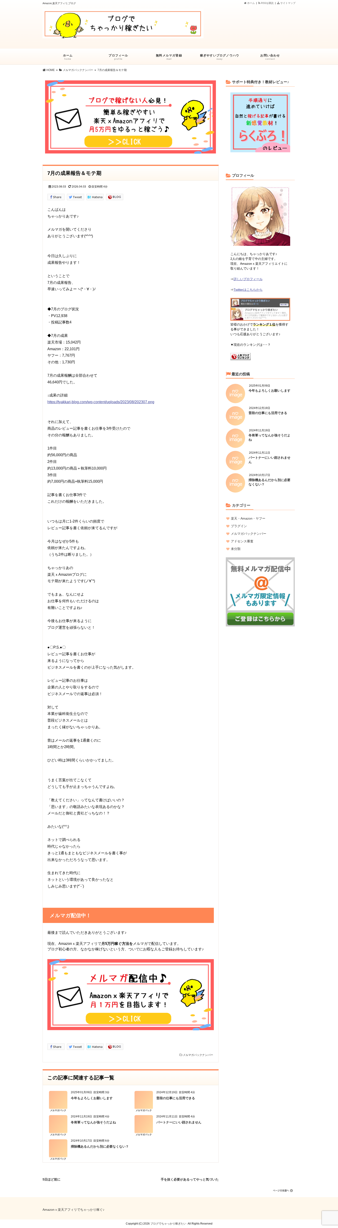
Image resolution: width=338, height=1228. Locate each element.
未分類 (236, 549)
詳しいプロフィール (248, 279)
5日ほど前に (51, 1179)
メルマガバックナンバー (198, 1055)
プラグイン (239, 526)
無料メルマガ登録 (169, 57)
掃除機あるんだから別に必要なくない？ (100, 1146)
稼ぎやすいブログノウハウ (219, 57)
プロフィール (118, 57)
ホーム (250, 3)
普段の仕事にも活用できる (175, 1098)
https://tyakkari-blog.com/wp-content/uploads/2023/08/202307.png (100, 402)
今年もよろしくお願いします (92, 1098)
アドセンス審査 (242, 541)
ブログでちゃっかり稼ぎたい (168, 1223)
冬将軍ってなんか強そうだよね (93, 1122)
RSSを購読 (267, 3)
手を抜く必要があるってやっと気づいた (190, 1179)
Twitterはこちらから (248, 289)
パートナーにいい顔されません (178, 1122)
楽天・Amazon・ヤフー (248, 518)
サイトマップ (287, 3)
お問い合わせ (270, 57)
